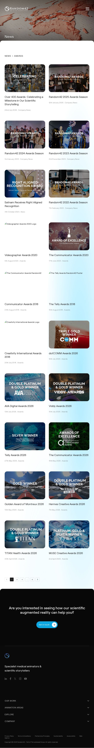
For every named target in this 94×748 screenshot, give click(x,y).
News (8, 56)
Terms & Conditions (24, 736)
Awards (23, 261)
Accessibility (71, 736)
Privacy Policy (9, 736)
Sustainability (58, 736)
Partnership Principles (42, 736)
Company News (24, 110)
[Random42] (17, 8)
